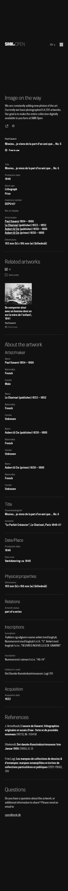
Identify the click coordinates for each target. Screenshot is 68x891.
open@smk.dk (13, 815)
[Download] (7, 125)
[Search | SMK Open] (15, 44)
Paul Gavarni (12, 221)
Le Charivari (11, 225)
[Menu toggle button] (61, 44)
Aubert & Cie (12, 229)
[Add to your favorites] (13, 125)
